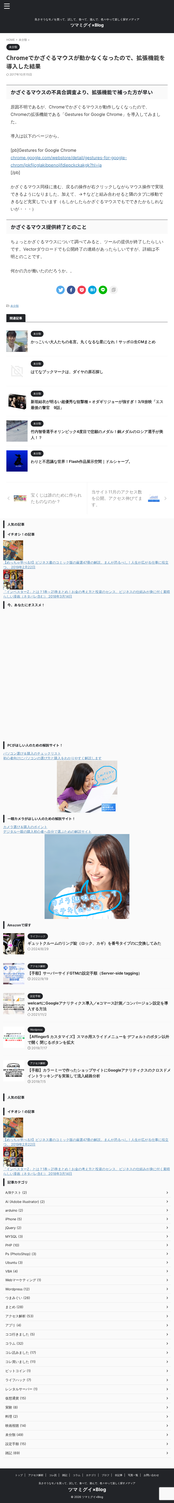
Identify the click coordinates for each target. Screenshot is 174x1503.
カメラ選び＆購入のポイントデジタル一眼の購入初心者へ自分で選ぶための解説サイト (47, 829)
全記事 (118, 1475)
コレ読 (53, 1475)
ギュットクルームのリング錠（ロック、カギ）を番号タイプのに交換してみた (94, 943)
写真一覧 (133, 1475)
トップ (19, 1475)
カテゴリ (91, 1475)
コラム (76, 1475)
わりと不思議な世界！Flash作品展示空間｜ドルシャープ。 (81, 461)
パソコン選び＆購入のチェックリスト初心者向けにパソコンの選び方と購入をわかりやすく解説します (52, 755)
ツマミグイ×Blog (87, 25)
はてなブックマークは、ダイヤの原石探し (67, 371)
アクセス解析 (36, 1475)
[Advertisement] (35, 674)
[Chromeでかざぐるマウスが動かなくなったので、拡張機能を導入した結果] (92, 290)
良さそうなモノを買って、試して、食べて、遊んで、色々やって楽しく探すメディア (87, 1483)
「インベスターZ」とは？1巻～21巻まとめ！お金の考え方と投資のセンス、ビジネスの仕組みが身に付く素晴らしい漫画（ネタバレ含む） (86, 594)
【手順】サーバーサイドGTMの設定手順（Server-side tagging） (85, 973)
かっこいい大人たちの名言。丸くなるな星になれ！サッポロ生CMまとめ (93, 342)
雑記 (64, 1475)
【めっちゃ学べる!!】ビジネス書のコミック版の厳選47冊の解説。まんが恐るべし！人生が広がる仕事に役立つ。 (85, 564)
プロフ (105, 1475)
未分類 (14, 306)
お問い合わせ (151, 1475)
